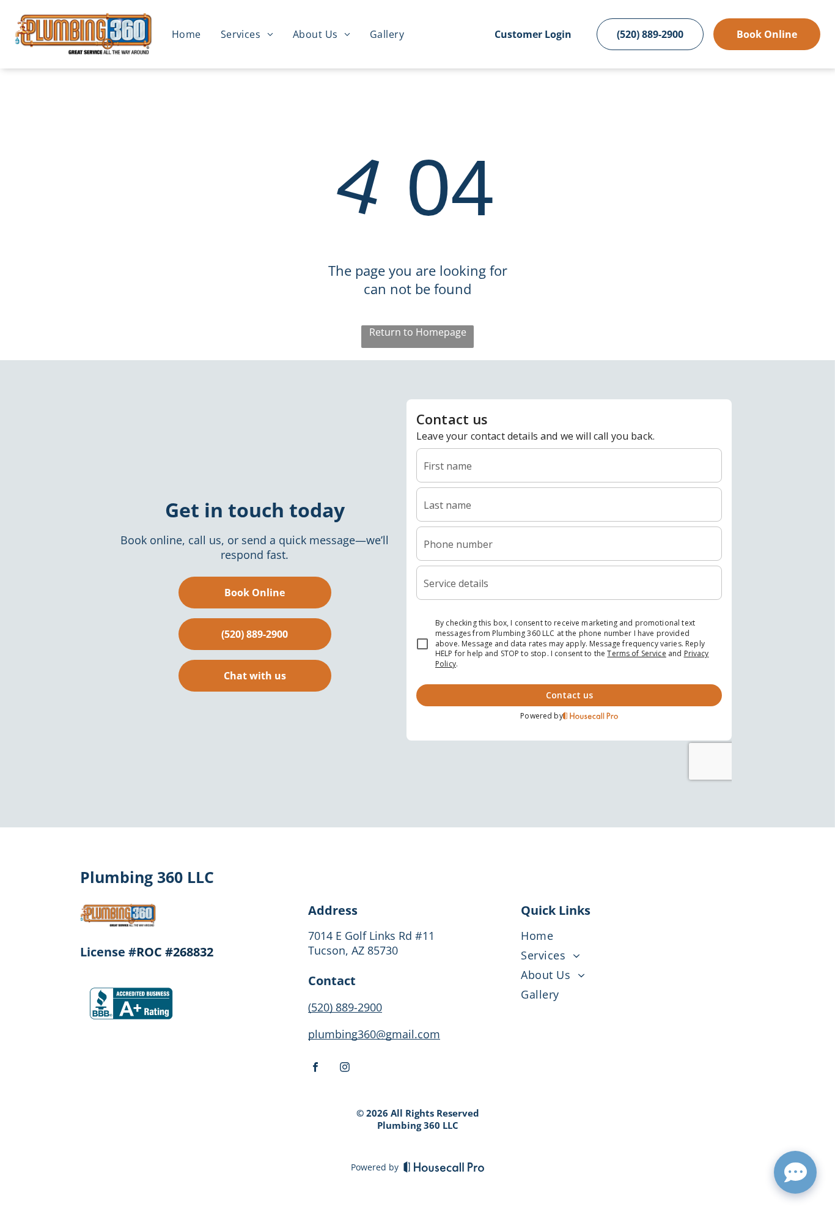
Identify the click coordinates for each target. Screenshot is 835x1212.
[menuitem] (186, 34)
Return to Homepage (417, 332)
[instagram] (344, 1068)
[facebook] (315, 1068)
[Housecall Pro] (444, 1167)
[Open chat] (795, 1172)
